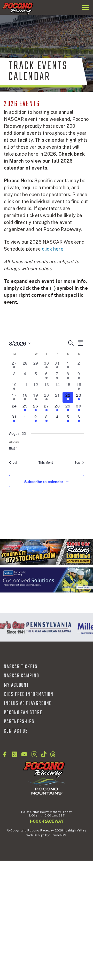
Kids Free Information (28, 694)
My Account (16, 685)
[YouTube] (24, 754)
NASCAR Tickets (20, 666)
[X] (14, 754)
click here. (53, 249)
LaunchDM (58, 835)
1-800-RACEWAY (46, 821)
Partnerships (19, 721)
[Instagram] (34, 754)
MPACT (13, 448)
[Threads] (53, 754)
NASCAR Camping (21, 675)
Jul (15, 462)
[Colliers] (46, 579)
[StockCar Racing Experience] (46, 552)
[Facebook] (5, 754)
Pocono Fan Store (23, 712)
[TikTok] (44, 754)
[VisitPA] (48, 627)
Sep (77, 462)
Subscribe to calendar (43, 481)
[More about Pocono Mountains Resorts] (46, 786)
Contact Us (16, 731)
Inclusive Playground (28, 703)
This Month (46, 462)
